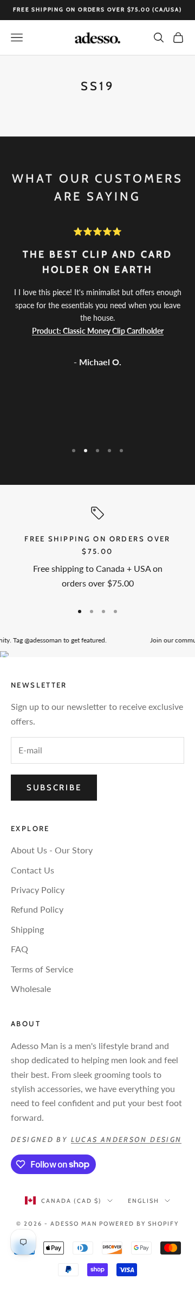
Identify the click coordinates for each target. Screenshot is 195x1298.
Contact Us (32, 870)
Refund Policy (37, 909)
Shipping (27, 929)
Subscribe (54, 787)
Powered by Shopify (139, 1223)
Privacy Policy (37, 889)
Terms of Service (42, 969)
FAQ (19, 949)
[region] (97, 549)
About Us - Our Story (52, 850)
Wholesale (31, 988)
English (143, 1201)
